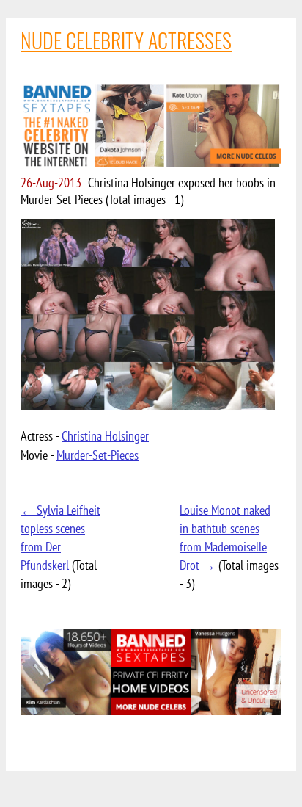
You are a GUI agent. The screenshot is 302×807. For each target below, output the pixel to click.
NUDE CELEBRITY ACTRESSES (126, 40)
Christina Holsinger (105, 435)
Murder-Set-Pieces (97, 454)
